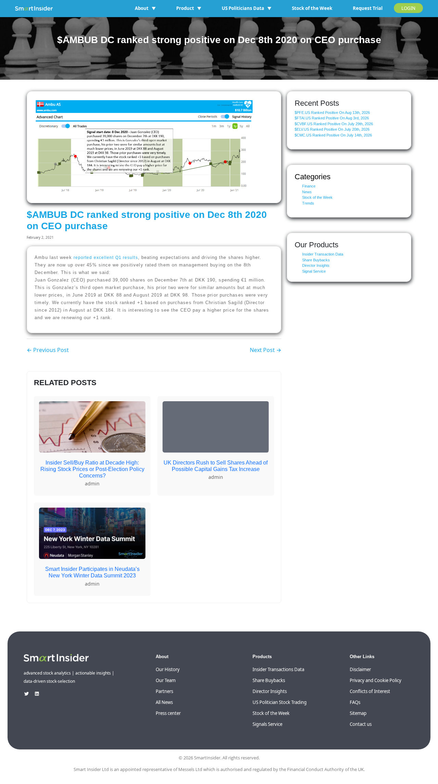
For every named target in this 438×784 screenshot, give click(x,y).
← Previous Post (48, 350)
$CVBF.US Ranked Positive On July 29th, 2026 (334, 124)
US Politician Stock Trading (280, 702)
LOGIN (408, 8)
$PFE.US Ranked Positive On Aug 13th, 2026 (332, 112)
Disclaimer (360, 669)
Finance (308, 186)
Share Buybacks (316, 260)
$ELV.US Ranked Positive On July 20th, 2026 (332, 129)
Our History (168, 669)
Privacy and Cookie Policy (375, 680)
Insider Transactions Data (278, 669)
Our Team (166, 680)
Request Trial (368, 8)
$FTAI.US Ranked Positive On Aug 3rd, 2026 (332, 118)
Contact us (361, 724)
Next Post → (265, 350)
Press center (168, 713)
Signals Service (267, 724)
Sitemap (358, 713)
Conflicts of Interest (370, 691)
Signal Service (314, 271)
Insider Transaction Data (322, 254)
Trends (308, 203)
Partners (164, 691)
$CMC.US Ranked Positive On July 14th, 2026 (333, 135)
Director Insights (316, 265)
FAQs (355, 702)
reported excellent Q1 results (106, 257)
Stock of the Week (312, 8)
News (307, 192)
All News (164, 702)
